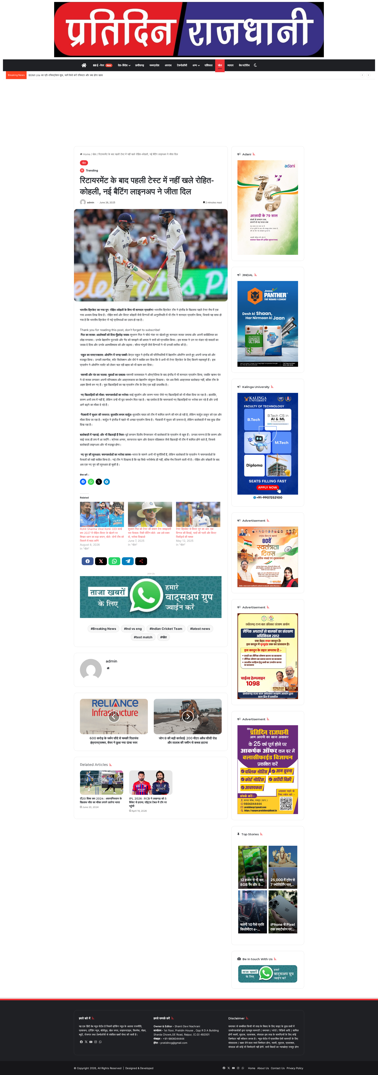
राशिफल (208, 65)
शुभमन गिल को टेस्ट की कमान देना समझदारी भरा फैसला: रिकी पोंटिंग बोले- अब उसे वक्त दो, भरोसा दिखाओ (149, 532)
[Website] (108, 668)
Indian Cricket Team (167, 629)
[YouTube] (90, 1042)
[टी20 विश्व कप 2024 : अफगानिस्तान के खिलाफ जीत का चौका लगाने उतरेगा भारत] (101, 782)
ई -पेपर (103, 65)
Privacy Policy (295, 1068)
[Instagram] (95, 1042)
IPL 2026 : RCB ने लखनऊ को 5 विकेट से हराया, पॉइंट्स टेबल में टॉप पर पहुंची (148, 802)
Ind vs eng (134, 629)
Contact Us (278, 1068)
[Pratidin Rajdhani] (189, 29)
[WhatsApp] (100, 1042)
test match (144, 637)
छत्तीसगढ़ (139, 65)
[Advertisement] (189, 112)
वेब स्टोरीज (244, 65)
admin (90, 202)
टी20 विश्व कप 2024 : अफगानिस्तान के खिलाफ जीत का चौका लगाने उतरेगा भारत (101, 800)
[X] (86, 1042)
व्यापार (230, 65)
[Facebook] (81, 1042)
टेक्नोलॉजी (182, 65)
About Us (263, 1068)
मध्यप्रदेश (154, 65)
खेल (220, 65)
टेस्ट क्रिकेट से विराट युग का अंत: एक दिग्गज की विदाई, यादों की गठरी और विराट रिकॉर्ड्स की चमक (196, 532)
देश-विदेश (123, 65)
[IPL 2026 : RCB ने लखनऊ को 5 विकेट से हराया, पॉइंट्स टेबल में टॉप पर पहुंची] (150, 782)
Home (86, 154)
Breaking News (104, 629)
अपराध (168, 65)
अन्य (195, 65)
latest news (201, 629)
